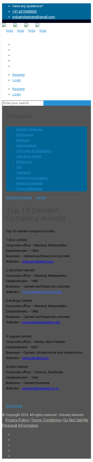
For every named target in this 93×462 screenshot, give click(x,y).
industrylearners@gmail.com (33, 17)
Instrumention (26, 145)
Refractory (24, 162)
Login (16, 80)
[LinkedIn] (13, 50)
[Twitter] (13, 55)
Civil (19, 167)
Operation (23, 172)
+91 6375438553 (24, 11)
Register (18, 75)
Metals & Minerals (29, 183)
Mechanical (24, 135)
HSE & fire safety (28, 156)
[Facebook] (13, 44)
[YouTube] (13, 61)
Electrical (23, 140)
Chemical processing (32, 178)
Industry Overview (29, 129)
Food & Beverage (29, 189)
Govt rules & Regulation (33, 151)
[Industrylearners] (24, 30)
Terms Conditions (46, 420)
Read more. (14, 406)
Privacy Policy (17, 420)
